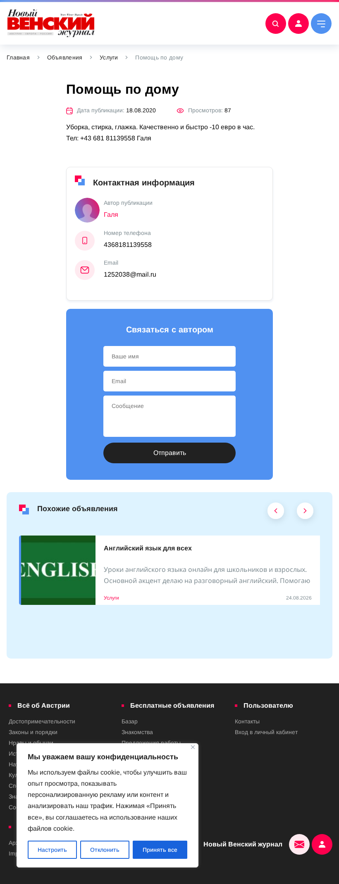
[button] (276, 512)
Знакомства (137, 732)
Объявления (65, 57)
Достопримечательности (42, 721)
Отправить (169, 452)
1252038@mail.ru (130, 274)
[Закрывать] (193, 747)
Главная (18, 57)
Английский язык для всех (148, 548)
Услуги (109, 57)
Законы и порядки (33, 732)
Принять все (160, 849)
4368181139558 (128, 244)
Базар (130, 721)
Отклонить (104, 849)
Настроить (52, 849)
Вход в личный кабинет (266, 732)
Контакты (247, 721)
